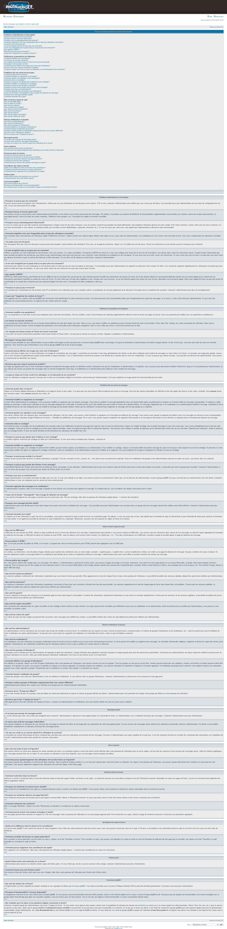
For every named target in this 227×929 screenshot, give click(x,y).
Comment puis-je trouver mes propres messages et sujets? (25, 162)
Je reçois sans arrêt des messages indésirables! (21, 141)
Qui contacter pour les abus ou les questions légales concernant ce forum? (30, 187)
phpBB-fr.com (118, 928)
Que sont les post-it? (11, 113)
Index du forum (9, 27)
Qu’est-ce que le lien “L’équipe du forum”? (19, 134)
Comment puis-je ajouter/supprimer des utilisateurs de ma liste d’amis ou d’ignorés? (34, 150)
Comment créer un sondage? (14, 80)
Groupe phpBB (79, 886)
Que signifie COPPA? (11, 50)
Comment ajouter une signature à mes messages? (22, 78)
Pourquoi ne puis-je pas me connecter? (18, 37)
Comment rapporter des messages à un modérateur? (23, 91)
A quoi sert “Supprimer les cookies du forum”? (20, 53)
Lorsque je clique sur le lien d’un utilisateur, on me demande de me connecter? (34, 69)
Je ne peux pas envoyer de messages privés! (20, 139)
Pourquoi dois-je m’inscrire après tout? (18, 38)
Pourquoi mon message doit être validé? (18, 95)
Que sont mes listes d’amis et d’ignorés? (18, 148)
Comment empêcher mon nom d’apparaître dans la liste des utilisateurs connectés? (34, 42)
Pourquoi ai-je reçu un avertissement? (17, 89)
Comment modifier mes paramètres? (17, 58)
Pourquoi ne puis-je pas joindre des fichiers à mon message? (26, 87)
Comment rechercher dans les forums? (18, 155)
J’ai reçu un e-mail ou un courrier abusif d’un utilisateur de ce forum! (28, 143)
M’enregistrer (19, 16)
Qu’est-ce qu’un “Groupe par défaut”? (17, 132)
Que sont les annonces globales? (16, 109)
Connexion (8, 16)
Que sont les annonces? (12, 111)
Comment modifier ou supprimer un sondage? (20, 84)
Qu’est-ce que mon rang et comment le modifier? (21, 67)
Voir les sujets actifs (32, 24)
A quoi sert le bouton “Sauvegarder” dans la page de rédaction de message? (31, 93)
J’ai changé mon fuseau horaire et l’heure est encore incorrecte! (27, 62)
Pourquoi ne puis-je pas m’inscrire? (16, 51)
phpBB (104, 927)
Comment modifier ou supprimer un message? (20, 76)
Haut (5, 208)
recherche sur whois (145, 905)
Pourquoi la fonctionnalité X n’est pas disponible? (21, 185)
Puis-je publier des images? (14, 107)
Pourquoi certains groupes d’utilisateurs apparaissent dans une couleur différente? (33, 131)
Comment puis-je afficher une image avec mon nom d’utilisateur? (27, 66)
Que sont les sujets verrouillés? (15, 114)
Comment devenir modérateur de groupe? (19, 129)
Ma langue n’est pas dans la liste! (16, 64)
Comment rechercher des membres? (17, 161)
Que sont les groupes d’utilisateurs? (17, 125)
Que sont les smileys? (12, 105)
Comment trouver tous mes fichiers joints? (19, 178)
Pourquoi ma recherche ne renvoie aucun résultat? (22, 157)
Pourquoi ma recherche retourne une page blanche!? (23, 159)
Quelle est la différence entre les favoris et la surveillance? (25, 168)
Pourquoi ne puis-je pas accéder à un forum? (20, 85)
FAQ (210, 16)
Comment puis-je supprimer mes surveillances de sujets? (24, 171)
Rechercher (219, 16)
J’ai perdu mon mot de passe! (14, 44)
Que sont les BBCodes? (12, 102)
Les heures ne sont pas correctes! (16, 60)
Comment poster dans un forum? (15, 74)
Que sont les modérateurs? (13, 123)
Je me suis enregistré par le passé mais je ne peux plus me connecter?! (29, 48)
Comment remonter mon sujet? (15, 96)
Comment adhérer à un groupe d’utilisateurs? (20, 127)
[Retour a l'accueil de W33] (19, 12)
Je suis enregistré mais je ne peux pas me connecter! (23, 46)
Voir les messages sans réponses (14, 24)
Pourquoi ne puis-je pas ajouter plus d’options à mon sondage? (26, 82)
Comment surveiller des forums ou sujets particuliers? (23, 169)
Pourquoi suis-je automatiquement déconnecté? (21, 40)
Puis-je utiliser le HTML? (13, 103)
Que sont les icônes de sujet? (14, 116)
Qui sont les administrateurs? (14, 121)
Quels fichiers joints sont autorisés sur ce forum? (21, 176)
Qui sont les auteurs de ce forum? (16, 183)
